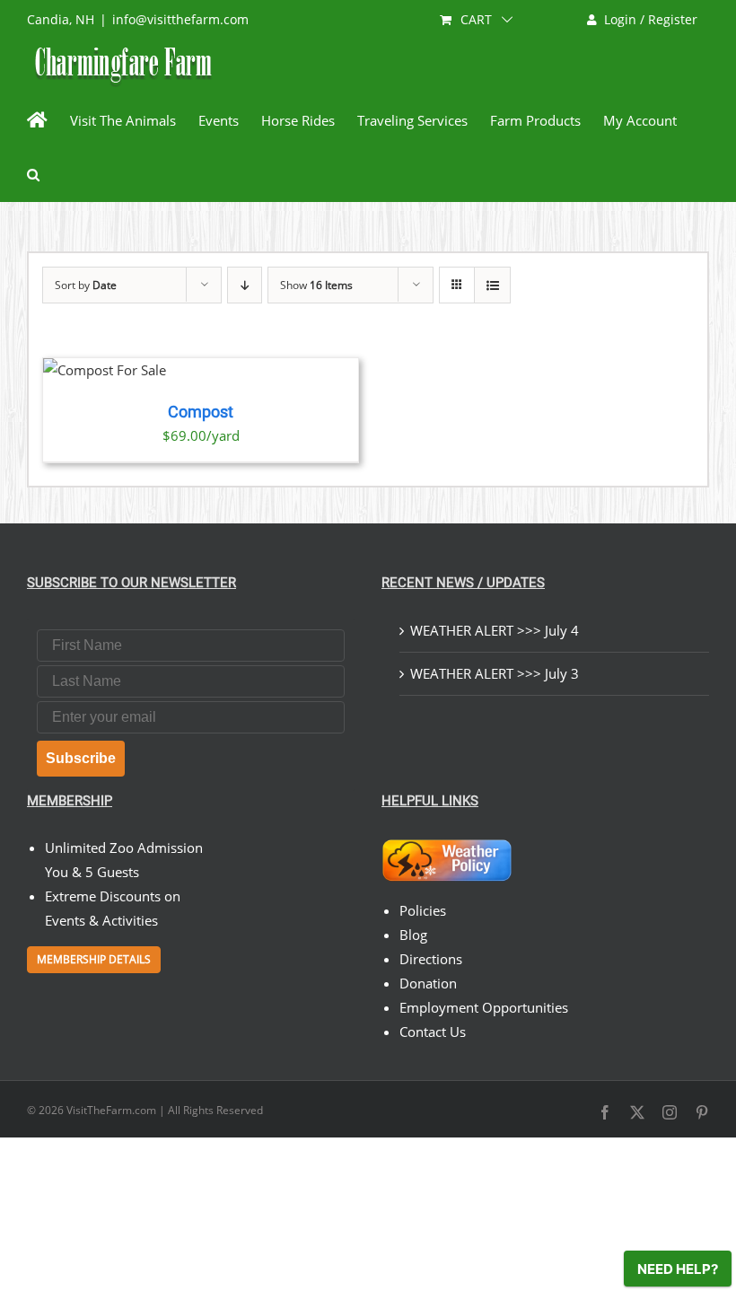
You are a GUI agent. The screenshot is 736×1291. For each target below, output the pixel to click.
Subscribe (81, 758)
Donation (428, 983)
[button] (33, 174)
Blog (413, 935)
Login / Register (650, 19)
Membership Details (94, 959)
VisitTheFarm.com (111, 1110)
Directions (430, 959)
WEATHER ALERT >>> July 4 (494, 630)
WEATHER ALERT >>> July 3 (494, 673)
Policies (422, 910)
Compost (200, 412)
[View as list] (492, 285)
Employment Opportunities (483, 1007)
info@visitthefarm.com (180, 19)
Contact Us (432, 1032)
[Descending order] (244, 285)
